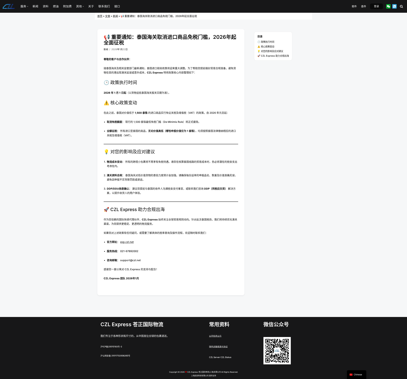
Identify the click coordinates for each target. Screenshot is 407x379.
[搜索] (401, 6)
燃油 (56, 6)
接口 (117, 6)
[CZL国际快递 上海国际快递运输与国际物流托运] (8, 6)
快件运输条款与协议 (218, 346)
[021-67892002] (394, 6)
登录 (376, 6)
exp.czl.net (127, 241)
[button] (27, 6)
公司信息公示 (215, 336)
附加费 (67, 6)
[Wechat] (388, 6)
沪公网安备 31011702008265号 (115, 355)
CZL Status (226, 357)
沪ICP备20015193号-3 (111, 346)
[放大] (286, 341)
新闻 (35, 6)
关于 (91, 6)
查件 (363, 6)
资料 (45, 6)
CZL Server (214, 357)
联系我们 (104, 6)
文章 (107, 16)
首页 (99, 16)
